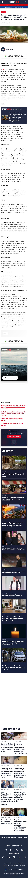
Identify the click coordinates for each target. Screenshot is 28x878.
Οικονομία (19, 837)
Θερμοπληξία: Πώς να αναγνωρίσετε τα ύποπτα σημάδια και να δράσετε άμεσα (7, 747)
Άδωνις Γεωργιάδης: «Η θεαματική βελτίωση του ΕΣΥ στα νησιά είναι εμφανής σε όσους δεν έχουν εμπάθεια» (7, 798)
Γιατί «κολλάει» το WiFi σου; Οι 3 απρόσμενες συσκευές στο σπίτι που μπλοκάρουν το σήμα (12, 618)
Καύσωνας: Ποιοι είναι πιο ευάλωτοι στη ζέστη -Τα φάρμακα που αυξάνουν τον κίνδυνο (20, 797)
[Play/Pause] (14, 364)
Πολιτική (13, 837)
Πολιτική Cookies (8, 863)
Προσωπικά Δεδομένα (19, 863)
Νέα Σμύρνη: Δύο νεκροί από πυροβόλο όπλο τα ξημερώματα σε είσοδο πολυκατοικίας (13, 499)
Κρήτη (3, 837)
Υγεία (3, 11)
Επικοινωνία (22, 865)
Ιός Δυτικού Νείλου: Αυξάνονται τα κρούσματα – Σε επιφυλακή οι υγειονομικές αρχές (20, 748)
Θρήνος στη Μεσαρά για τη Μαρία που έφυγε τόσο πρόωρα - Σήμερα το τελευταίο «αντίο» (13, 643)
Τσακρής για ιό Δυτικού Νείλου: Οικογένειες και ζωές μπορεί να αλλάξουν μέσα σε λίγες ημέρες (20, 773)
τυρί (4, 69)
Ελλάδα (8, 837)
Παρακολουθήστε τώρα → (14, 436)
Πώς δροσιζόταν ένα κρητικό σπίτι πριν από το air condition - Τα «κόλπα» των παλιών (13, 474)
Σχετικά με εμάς (14, 865)
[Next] (24, 364)
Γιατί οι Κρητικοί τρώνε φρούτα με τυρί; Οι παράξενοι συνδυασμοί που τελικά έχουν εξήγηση (13, 413)
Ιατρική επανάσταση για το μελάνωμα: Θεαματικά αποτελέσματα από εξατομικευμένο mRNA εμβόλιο (20, 825)
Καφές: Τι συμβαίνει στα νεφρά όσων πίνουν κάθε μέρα (7, 821)
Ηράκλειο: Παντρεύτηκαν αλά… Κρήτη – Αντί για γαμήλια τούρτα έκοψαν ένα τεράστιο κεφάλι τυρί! (13, 407)
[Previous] (4, 364)
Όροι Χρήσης (6, 865)
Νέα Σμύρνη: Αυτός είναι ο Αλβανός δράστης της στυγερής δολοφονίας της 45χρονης (13, 667)
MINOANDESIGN (14, 875)
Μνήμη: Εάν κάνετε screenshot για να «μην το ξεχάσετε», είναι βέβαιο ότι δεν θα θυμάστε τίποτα (7, 773)
